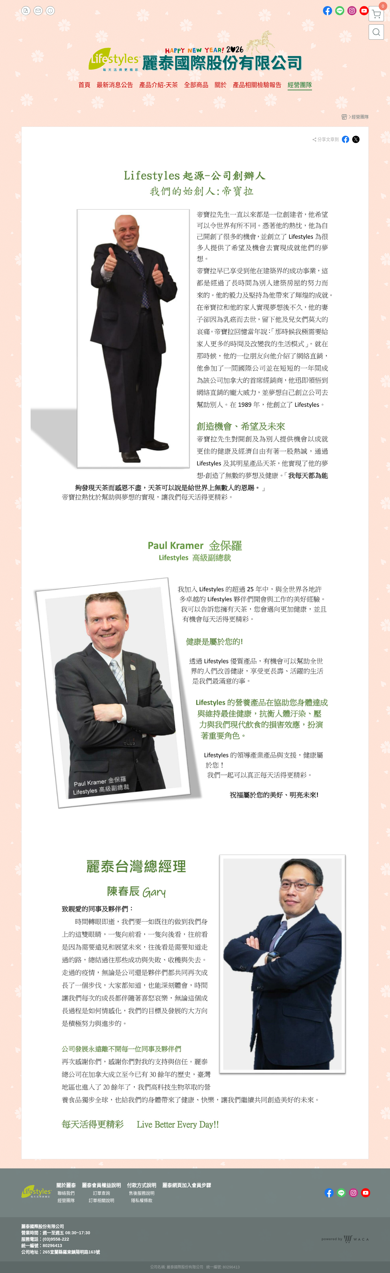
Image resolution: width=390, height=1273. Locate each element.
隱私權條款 (141, 1200)
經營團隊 (66, 1200)
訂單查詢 (101, 1193)
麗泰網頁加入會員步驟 (186, 1185)
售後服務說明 (141, 1193)
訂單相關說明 (101, 1200)
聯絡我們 (66, 1193)
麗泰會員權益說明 (101, 1185)
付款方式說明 (141, 1185)
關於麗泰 (66, 1185)
